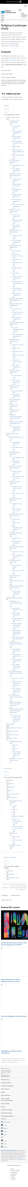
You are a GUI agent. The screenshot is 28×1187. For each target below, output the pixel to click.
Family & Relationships (7, 1100)
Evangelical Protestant (15, 117)
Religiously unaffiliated (10, 857)
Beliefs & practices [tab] (15, 895)
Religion (3, 1092)
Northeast (13, 58)
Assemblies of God (17, 250)
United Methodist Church (18, 457)
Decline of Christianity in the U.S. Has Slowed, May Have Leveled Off (14, 944)
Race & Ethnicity (5, 1089)
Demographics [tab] (5, 895)
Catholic (12, 724)
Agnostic (12, 874)
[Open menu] (25, 6)
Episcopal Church (17, 519)
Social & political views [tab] (6, 900)
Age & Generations (5, 1095)
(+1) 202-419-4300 (5, 1075)
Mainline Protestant (14, 433)
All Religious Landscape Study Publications (11, 1052)
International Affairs (6, 1082)
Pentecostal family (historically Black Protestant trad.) (16, 673)
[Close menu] (20, 10)
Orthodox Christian (14, 731)
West (23, 58)
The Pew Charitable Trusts (20, 1159)
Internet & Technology (6, 1110)
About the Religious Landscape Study (14, 1016)
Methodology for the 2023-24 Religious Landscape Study (11, 980)
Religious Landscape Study (10, 11)
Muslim (11, 783)
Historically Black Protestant (16, 598)
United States (12, 60)
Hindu (11, 790)
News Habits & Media (6, 1113)
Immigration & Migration (7, 1086)
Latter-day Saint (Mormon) (16, 727)
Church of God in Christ (18, 678)
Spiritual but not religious (18, 816)
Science (3, 1106)
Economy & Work (5, 1103)
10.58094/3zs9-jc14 (13, 1062)
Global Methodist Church (18, 165)
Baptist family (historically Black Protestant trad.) (16, 603)
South (18, 58)
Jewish (11, 780)
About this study (14, 46)
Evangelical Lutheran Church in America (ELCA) (17, 488)
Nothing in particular (14, 877)
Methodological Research (7, 1116)
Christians (6, 106)
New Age (15, 833)
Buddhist (12, 787)
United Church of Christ (18, 551)
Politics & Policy (5, 1079)
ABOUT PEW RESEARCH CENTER (8, 1150)
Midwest (7, 58)
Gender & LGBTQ (5, 1098)
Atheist (11, 870)
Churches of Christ (17, 309)
